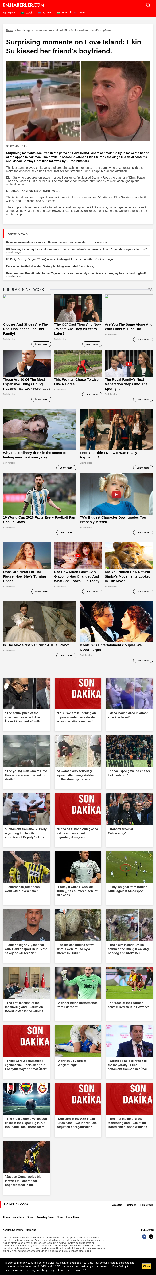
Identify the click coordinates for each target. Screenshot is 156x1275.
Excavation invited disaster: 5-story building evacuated (52, 266)
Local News (73, 1217)
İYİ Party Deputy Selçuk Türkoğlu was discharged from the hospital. (60, 259)
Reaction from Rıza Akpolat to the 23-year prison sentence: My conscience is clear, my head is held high (76, 275)
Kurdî (64, 12)
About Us (117, 1205)
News (60, 1217)
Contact (131, 1205)
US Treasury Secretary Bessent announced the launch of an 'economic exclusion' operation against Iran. (76, 250)
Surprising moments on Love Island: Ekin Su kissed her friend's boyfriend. (59, 30)
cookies (74, 1262)
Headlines (18, 1217)
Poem (6, 1217)
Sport (30, 1217)
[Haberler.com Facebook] (144, 1238)
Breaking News (45, 1217)
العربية (28, 12)
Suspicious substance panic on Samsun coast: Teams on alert (58, 241)
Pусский (46, 12)
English (11, 12)
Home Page (146, 1205)
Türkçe (81, 12)
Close (146, 1266)
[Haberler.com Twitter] (151, 1238)
